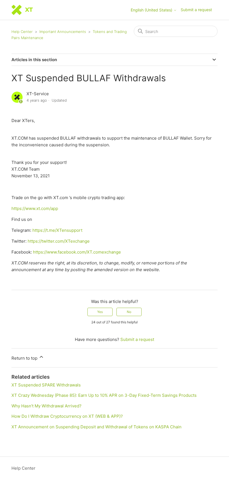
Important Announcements (62, 31)
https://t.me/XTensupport (57, 230)
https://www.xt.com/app (34, 208)
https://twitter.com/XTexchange (59, 241)
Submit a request (196, 9)
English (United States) (152, 10)
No (129, 312)
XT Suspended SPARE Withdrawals (46, 385)
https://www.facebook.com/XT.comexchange (77, 252)
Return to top (25, 358)
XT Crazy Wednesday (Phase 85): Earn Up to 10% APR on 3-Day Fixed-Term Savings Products (104, 395)
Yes (100, 312)
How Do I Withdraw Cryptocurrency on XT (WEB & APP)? (67, 416)
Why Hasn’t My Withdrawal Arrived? (46, 406)
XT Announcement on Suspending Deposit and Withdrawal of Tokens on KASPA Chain (96, 426)
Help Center (22, 31)
